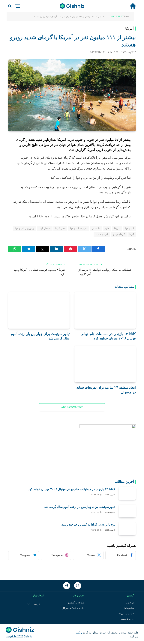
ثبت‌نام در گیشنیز (76, 602)
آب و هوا (129, 228)
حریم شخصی (127, 619)
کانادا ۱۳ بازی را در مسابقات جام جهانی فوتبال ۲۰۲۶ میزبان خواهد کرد (108, 336)
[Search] (10, 6)
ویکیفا (79, 632)
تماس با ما (129, 608)
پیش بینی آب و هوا (24, 228)
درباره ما (130, 602)
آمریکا (129, 28)
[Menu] (17, 6)
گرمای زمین (119, 234)
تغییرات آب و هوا (78, 228)
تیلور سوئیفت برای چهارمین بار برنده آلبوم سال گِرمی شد (40, 336)
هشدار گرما (44, 228)
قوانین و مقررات (126, 613)
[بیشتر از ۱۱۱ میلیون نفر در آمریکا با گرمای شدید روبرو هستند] (72, 95)
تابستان (96, 228)
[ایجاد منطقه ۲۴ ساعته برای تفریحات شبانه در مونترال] (105, 364)
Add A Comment (72, 407)
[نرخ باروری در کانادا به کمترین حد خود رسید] (127, 528)
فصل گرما (60, 228)
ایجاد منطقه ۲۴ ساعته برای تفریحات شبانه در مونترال (106, 390)
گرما (131, 234)
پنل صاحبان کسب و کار (73, 608)
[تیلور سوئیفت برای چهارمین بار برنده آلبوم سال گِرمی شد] (39, 310)
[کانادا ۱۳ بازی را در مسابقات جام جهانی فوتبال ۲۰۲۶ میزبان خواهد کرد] (105, 310)
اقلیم (107, 228)
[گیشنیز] (72, 6)
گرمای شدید (101, 234)
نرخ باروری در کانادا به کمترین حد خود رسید (88, 524)
